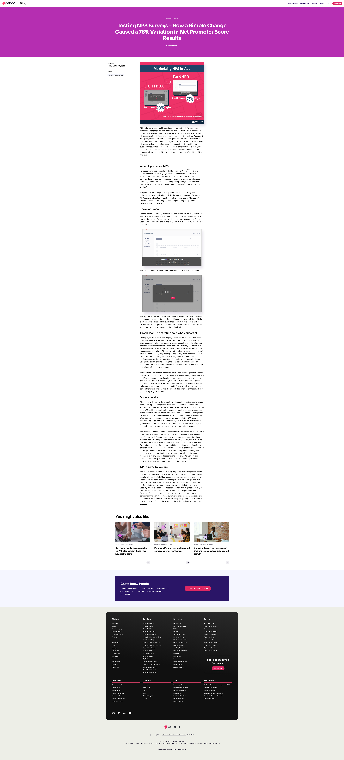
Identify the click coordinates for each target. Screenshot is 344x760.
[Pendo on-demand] (329, 3)
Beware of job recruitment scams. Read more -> (172, 749)
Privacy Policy (157, 734)
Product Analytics (116, 75)
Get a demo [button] (337, 3)
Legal (150, 734)
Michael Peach (173, 45)
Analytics (115, 623)
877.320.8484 (191, 734)
